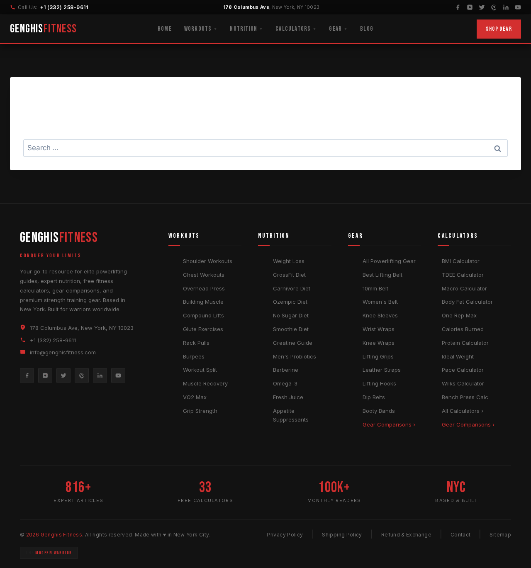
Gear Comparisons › (389, 424)
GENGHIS (43, 29)
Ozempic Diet (290, 301)
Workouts (198, 29)
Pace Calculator (463, 369)
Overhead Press (204, 288)
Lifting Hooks (379, 383)
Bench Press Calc (465, 397)
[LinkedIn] (506, 7)
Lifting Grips (378, 356)
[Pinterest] (494, 7)
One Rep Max (459, 315)
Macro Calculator (464, 288)
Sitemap (500, 534)
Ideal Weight (458, 356)
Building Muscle (203, 301)
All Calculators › (462, 410)
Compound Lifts (203, 315)
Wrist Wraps (379, 329)
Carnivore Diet (291, 288)
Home (165, 29)
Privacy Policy (285, 534)
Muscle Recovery (205, 383)
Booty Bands (379, 410)
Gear (335, 29)
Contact (461, 534)
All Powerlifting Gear (389, 261)
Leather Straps (382, 369)
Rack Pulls (196, 342)
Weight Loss (288, 261)
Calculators (293, 29)
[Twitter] (482, 7)
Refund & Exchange (406, 534)
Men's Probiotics (294, 356)
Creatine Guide (292, 342)
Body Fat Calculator (467, 301)
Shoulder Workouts (207, 261)
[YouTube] (518, 7)
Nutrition (243, 29)
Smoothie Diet (291, 329)
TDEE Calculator (463, 274)
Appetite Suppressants (291, 415)
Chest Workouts (203, 274)
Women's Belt (380, 301)
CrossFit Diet (289, 274)
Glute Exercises (203, 329)
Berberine (285, 369)
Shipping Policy (342, 534)
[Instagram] (470, 7)
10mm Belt (375, 288)
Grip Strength (200, 410)
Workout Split (200, 369)
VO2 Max (195, 397)
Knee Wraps (379, 342)
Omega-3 (285, 383)
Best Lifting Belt (382, 274)
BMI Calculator (461, 261)
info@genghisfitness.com (63, 352)
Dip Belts (374, 397)
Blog (366, 29)
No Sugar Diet (291, 315)
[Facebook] (458, 7)
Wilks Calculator (463, 383)
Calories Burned (463, 329)
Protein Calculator (465, 342)
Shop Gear (499, 28)
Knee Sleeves (380, 315)
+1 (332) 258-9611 (64, 7)
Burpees (194, 356)
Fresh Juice (288, 397)
